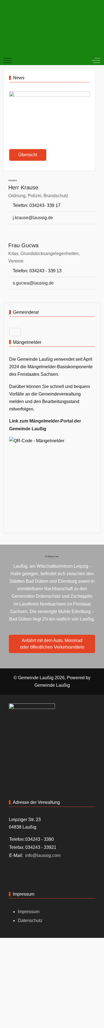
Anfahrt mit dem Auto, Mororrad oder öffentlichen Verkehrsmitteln (52, 643)
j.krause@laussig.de (33, 217)
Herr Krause (23, 187)
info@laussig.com (42, 855)
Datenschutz (30, 920)
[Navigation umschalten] (15, 332)
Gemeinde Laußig (52, 685)
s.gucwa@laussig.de (33, 283)
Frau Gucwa (23, 245)
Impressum (28, 911)
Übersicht (27, 154)
